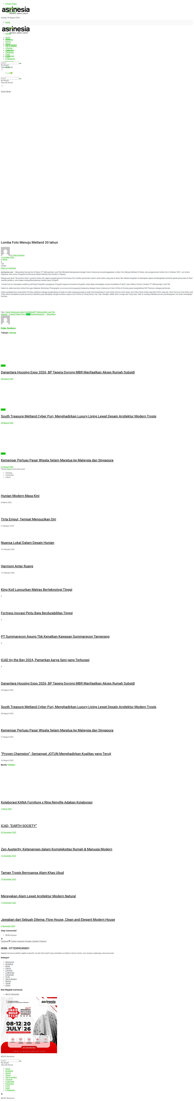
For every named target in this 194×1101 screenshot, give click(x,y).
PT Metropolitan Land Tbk (44, 312)
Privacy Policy (11, 4)
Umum (7, 985)
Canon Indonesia (12, 312)
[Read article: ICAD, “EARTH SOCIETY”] (97, 815)
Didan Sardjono (18, 255)
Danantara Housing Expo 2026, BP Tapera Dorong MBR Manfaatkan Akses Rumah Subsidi (68, 372)
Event (7, 57)
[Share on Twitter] (17, 268)
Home (7, 22)
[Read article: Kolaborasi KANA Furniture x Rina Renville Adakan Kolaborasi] (97, 782)
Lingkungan (9, 56)
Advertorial (9, 962)
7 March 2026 (6, 809)
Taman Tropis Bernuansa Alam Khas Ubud (32, 873)
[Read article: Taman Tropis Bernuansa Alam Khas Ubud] (97, 862)
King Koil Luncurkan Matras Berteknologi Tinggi (36, 590)
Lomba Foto (23, 312)
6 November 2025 (8, 926)
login (9, 469)
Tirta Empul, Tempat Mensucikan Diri (28, 519)
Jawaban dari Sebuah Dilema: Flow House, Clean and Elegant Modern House (58, 919)
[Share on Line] (19, 268)
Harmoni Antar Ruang (17, 566)
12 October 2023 (7, 257)
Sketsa (8, 981)
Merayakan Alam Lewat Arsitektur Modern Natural (38, 896)
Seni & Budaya (11, 45)
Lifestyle (8, 48)
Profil (7, 55)
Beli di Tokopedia (12, 994)
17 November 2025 (8, 903)
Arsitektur (9, 40)
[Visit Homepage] (16, 14)
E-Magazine (10, 59)
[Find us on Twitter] (2, 22)
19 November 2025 (8, 879)
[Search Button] (20, 63)
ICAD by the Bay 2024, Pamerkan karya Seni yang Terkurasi (45, 660)
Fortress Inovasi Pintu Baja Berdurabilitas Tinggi (37, 613)
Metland (31, 312)
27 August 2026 (7, 467)
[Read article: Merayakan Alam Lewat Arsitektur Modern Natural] (97, 885)
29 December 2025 (8, 832)
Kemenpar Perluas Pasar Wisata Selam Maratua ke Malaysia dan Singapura (57, 460)
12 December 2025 (8, 856)
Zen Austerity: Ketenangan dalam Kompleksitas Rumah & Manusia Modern (56, 849)
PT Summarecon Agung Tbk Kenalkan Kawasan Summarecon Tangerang (55, 636)
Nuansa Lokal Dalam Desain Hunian (27, 543)
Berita (8, 91)
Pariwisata (9, 52)
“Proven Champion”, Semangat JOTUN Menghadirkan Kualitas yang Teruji (56, 754)
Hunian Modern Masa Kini (20, 496)
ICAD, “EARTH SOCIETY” (19, 826)
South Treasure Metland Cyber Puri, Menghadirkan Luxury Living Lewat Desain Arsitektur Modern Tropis (78, 416)
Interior (8, 42)
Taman (7, 44)
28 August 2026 (7, 379)
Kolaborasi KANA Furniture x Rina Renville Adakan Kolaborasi (46, 802)
